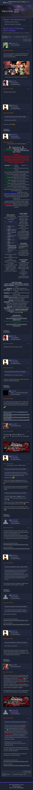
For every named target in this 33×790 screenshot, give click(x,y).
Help (10, 784)
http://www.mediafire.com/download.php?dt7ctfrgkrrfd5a (16, 325)
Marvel (6, 284)
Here (15, 150)
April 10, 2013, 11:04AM (8, 88)
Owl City (13, 81)
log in (26, 1)
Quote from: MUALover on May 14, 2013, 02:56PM (16, 606)
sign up (10, 3)
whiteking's (16, 149)
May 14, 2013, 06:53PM (8, 672)
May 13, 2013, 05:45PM (8, 431)
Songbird (22, 149)
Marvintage (7, 290)
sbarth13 (17, 309)
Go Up (4, 774)
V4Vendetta (7, 308)
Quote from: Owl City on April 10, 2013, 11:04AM (16, 116)
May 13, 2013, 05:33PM (8, 398)
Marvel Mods (7, 11)
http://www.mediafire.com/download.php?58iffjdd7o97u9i (16, 319)
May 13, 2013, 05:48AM (8, 343)
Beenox (12, 285)
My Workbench (6, 130)
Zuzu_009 (9, 306)
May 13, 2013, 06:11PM (8, 463)
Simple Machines (20, 787)
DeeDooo (6, 296)
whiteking (9, 288)
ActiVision (11, 284)
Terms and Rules (15, 784)
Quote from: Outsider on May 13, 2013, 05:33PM (16, 469)
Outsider (13, 391)
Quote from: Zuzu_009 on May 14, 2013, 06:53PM (16, 721)
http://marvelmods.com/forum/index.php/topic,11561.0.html (18, 417)
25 (22, 37)
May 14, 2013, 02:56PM (8, 562)
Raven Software (19, 284)
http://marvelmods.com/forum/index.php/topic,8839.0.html (17, 420)
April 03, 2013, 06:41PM (8, 50)
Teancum (11, 300)
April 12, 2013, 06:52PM (8, 112)
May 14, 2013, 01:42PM (8, 527)
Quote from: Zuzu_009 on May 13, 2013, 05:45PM (16, 493)
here (18, 150)
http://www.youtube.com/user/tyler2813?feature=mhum (15, 544)
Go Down (5, 37)
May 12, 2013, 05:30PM (8, 142)
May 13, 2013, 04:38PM (8, 367)
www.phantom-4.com (23, 412)
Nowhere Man (24, 309)
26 (23, 37)
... (14, 37)
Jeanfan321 (7, 302)
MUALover (14, 105)
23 (18, 37)
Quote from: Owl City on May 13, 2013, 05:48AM (15, 371)
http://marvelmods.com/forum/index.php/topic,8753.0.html (17, 414)
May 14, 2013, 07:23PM (8, 718)
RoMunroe (14, 43)
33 (26, 37)
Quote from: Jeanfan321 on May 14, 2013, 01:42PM (16, 566)
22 (16, 37)
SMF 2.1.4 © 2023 (12, 787)
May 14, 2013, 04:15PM (8, 638)
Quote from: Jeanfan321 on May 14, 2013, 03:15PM (16, 642)
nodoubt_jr (7, 293)
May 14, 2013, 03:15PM (8, 602)
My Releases (6, 129)
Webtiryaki (19, 786)
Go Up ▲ (22, 784)
